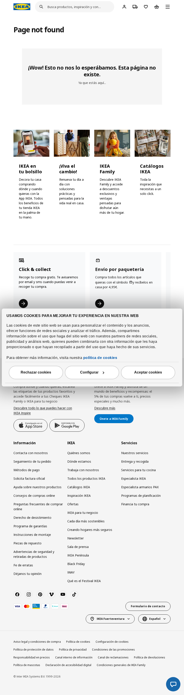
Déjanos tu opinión (27, 574)
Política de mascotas (26, 665)
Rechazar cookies (36, 372)
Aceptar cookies (148, 372)
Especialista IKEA (133, 478)
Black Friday (76, 564)
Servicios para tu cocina (138, 470)
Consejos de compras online (34, 495)
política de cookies (100, 358)
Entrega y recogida (135, 461)
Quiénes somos (78, 453)
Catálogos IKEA (78, 487)
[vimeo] (51, 594)
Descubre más (104, 408)
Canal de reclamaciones (113, 657)
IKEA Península (78, 555)
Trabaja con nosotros (83, 470)
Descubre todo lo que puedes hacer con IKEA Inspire (42, 410)
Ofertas (73, 504)
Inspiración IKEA (79, 495)
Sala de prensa (78, 547)
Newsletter (75, 538)
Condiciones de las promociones (113, 649)
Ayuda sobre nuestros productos (37, 487)
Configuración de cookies (112, 642)
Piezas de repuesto (27, 543)
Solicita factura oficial (29, 478)
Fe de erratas (23, 565)
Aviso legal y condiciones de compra (37, 642)
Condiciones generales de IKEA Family (121, 665)
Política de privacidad (73, 649)
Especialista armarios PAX (140, 487)
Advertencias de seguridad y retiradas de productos (33, 554)
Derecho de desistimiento (32, 517)
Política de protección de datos (33, 649)
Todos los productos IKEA (86, 478)
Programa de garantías (30, 526)
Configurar (89, 372)
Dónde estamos (79, 461)
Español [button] (154, 619)
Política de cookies (78, 642)
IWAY (70, 572)
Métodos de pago (26, 470)
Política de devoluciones (149, 657)
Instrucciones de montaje (32, 534)
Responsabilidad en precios (31, 657)
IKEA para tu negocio (82, 512)
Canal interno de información (73, 657)
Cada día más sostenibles (86, 521)
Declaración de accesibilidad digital (68, 665)
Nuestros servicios (134, 453)
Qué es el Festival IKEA (84, 581)
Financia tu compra (135, 504)
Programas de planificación (141, 495)
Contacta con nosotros (30, 453)
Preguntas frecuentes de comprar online (38, 506)
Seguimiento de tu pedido (32, 461)
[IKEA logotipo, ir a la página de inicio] (21, 6)
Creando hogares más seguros (89, 530)
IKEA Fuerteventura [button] (111, 619)
